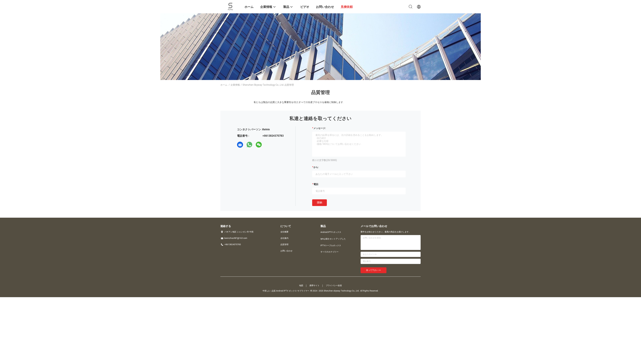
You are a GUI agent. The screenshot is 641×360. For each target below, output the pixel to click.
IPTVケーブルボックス (330, 245)
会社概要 (284, 232)
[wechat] (259, 145)
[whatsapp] (249, 145)
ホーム (223, 85)
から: (316, 167)
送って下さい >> (373, 270)
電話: (316, 184)
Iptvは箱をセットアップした (333, 239)
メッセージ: (319, 128)
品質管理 (284, 244)
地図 (301, 285)
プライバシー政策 (334, 285)
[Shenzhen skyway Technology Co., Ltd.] (230, 6)
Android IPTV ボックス (330, 232)
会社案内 (284, 238)
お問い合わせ (286, 251)
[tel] (268, 145)
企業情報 (235, 85)
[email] (240, 145)
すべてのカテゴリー (329, 252)
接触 (319, 202)
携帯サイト (314, 285)
